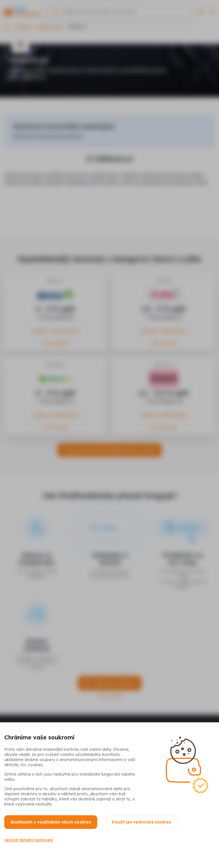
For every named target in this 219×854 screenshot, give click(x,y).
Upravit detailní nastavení (28, 840)
